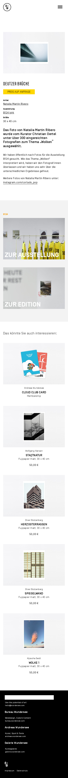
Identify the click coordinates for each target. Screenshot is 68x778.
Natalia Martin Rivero (15, 103)
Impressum (9, 771)
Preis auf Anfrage (19, 91)
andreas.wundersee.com (15, 736)
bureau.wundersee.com (15, 721)
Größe (6, 118)
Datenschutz (22, 771)
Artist (6, 100)
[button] (7, 7)
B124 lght (8, 112)
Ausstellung (9, 109)
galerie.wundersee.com (15, 752)
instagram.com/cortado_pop (20, 182)
